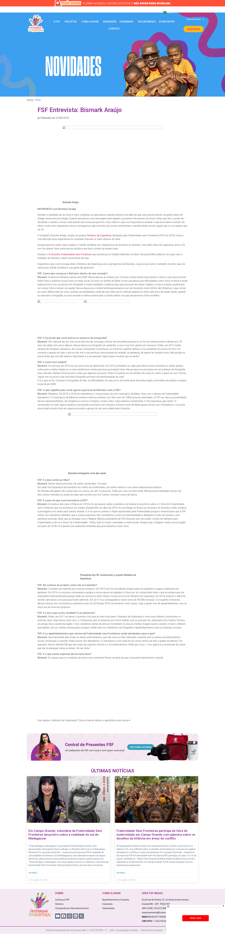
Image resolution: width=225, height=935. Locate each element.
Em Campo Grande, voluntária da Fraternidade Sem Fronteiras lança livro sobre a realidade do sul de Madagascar (65, 834)
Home (30, 99)
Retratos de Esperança (99, 235)
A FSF (57, 21)
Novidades (109, 21)
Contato (114, 28)
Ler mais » (33, 873)
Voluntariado (147, 21)
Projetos (71, 21)
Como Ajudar (90, 21)
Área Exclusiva (194, 19)
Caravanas (126, 21)
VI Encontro (166, 21)
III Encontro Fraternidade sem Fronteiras (70, 254)
